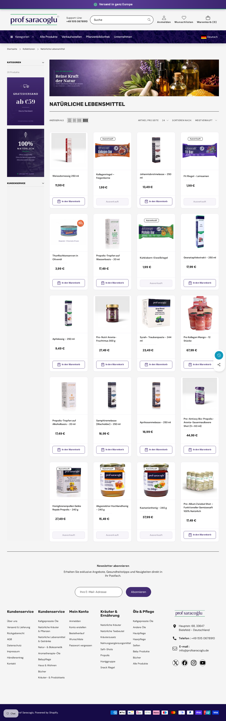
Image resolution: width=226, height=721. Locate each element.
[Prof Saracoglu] (35, 20)
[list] (69, 120)
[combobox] (121, 20)
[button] (208, 20)
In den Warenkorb (71, 201)
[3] (79, 120)
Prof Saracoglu (25, 712)
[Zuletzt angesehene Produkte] (219, 355)
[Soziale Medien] (219, 364)
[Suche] (149, 20)
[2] (74, 120)
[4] (85, 120)
